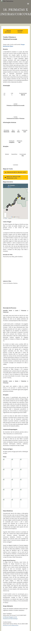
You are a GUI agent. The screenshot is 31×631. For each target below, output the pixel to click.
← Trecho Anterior (8, 31)
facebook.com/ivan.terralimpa (10, 618)
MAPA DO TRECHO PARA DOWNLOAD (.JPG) (13, 177)
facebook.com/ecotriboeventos (10, 625)
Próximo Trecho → (20, 31)
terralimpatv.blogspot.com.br (10, 617)
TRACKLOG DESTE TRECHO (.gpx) (16, 172)
